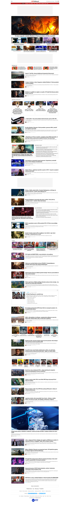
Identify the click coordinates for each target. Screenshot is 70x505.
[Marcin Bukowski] (12, 42)
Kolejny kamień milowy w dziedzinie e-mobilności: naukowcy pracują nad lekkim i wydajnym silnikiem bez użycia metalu (35, 421)
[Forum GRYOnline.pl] (36, 493)
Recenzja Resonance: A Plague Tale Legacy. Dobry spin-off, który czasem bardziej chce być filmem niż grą (23, 151)
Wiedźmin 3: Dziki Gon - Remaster (54, 332)
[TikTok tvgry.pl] (41, 493)
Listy (34, 3)
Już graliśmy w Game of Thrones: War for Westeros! (40, 108)
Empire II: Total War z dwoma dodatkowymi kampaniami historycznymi (35, 75)
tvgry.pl (35, 240)
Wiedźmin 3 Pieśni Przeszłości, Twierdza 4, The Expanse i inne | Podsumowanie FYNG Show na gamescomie (40, 246)
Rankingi (31, 3)
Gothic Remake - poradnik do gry (14, 362)
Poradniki (42, 3)
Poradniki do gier (35, 290)
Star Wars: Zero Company (23, 331)
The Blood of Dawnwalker (31, 331)
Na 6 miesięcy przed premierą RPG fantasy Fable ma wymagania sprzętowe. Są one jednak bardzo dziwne (35, 310)
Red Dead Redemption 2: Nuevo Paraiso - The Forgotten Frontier (38, 332)
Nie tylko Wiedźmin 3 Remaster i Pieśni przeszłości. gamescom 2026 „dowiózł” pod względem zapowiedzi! (17, 49)
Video (45, 3)
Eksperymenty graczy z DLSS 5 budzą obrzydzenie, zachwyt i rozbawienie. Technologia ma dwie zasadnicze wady (35, 470)
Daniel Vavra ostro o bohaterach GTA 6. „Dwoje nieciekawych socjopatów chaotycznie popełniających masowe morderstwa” (35, 372)
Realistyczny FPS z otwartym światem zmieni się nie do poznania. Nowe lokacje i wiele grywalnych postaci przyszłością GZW (35, 343)
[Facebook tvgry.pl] (44, 493)
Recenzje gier (46, 145)
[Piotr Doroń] (12, 34)
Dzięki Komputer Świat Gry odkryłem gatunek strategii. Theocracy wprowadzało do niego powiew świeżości (53, 49)
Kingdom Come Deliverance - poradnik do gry (26, 363)
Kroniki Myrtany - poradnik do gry (55, 362)
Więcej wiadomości (35, 486)
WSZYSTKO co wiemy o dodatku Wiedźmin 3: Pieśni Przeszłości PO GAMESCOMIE (29, 246)
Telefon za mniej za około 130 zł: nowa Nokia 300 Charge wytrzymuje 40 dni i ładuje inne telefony (35, 381)
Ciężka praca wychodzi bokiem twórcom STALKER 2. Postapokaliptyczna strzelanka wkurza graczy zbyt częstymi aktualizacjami (35, 265)
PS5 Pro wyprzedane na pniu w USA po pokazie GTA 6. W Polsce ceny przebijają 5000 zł (19, 41)
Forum (47, 3)
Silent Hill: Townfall (46, 331)
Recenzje (37, 3)
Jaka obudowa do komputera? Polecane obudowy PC (43, 217)
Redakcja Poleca (35, 99)
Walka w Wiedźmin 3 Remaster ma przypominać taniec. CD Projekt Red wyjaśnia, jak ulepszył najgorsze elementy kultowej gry (35, 451)
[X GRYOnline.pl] (31, 493)
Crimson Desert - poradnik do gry (43, 362)
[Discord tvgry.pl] (43, 493)
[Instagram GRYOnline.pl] (30, 493)
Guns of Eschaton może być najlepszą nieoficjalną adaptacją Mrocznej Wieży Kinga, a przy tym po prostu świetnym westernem (17, 108)
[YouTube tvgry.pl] (39, 493)
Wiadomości (29, 488)
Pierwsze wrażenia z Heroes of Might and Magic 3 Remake (52, 246)
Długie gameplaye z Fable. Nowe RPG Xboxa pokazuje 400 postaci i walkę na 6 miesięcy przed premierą (35, 391)
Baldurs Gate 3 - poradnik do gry (32, 362)
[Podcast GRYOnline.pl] (33, 493)
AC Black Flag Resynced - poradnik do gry (35, 297)
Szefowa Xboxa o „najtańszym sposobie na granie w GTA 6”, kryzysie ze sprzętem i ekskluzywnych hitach (51, 41)
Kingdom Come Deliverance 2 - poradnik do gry (49, 363)
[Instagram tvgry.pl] (42, 493)
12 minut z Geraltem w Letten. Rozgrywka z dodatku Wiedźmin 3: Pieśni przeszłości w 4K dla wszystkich (35, 26)
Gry (29, 3)
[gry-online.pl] (35, 1)
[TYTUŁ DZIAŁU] (35, 325)
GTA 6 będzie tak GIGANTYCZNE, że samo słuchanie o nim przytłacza (17, 246)
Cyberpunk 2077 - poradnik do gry (20, 362)
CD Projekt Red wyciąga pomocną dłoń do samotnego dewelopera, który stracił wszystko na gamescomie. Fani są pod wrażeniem (35, 461)
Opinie (40, 3)
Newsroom (26, 3)
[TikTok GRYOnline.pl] (32, 493)
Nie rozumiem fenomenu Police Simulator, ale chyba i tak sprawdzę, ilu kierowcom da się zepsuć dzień (52, 108)
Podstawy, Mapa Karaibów (31, 300)
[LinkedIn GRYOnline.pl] (35, 493)
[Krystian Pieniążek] (12, 49)
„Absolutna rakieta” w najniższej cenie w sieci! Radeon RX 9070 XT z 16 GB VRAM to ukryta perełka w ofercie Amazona (50, 68)
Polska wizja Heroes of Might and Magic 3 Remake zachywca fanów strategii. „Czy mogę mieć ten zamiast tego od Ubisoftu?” (35, 284)
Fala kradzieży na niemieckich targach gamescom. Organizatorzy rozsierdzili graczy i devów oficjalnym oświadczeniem (41, 49)
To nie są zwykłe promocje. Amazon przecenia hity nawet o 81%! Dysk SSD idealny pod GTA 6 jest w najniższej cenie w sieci (19, 68)
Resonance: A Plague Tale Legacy (15, 332)
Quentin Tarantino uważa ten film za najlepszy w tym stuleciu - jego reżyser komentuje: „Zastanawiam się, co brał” (35, 235)
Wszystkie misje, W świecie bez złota (32, 303)
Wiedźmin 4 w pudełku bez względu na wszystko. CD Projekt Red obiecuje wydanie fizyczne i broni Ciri (35, 41)
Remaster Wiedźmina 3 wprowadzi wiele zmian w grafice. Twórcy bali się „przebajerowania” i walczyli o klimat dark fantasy (29, 49)
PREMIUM (23, 3)
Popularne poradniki (35, 358)
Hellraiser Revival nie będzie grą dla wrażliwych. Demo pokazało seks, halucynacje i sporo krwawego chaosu (23, 213)
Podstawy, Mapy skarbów (30, 298)
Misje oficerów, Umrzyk (30, 299)
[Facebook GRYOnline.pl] (28, 493)
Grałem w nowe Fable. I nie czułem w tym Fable (29, 108)
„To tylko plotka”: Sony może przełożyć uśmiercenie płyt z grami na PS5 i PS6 (35, 120)
